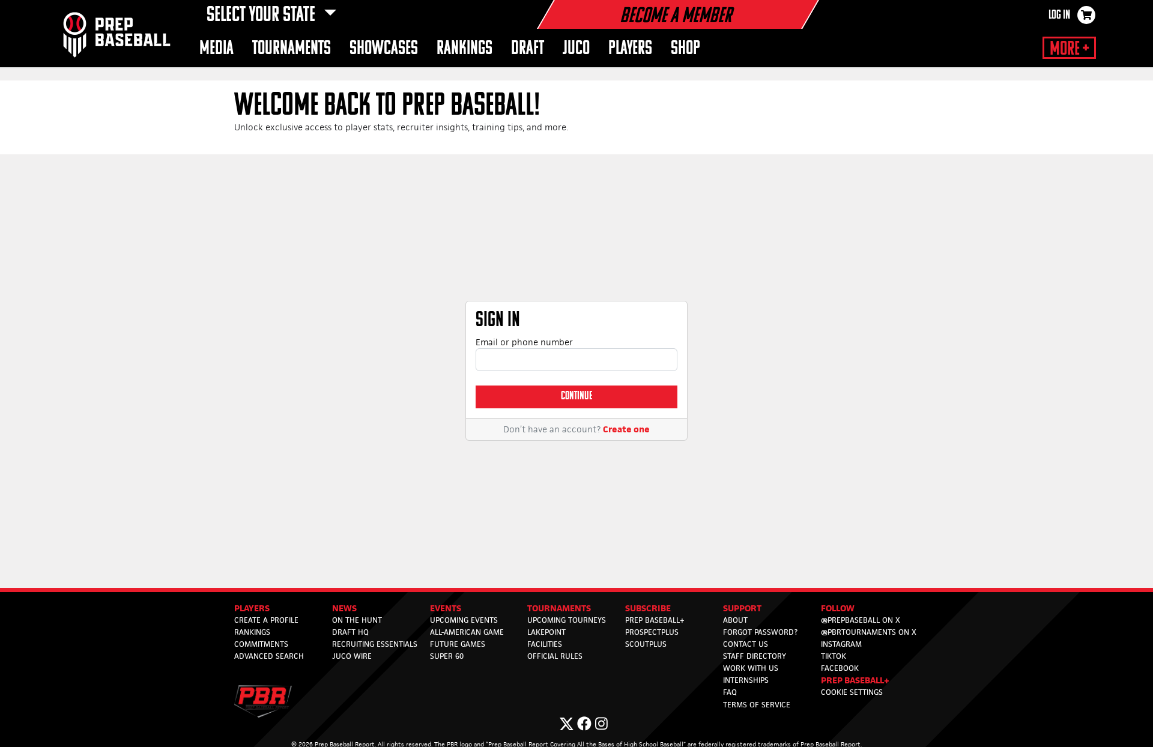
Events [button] (445, 608)
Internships (746, 680)
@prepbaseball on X (860, 620)
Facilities (544, 644)
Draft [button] (527, 49)
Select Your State (263, 15)
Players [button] (630, 49)
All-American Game (467, 632)
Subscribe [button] (648, 608)
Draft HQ (350, 632)
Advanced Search (269, 656)
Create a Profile (266, 620)
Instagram (841, 644)
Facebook (840, 668)
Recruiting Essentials (374, 644)
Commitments (261, 644)
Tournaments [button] (291, 49)
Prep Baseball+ (655, 620)
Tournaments (559, 608)
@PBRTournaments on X (868, 632)
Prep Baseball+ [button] (855, 680)
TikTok (833, 656)
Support (742, 608)
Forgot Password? (760, 632)
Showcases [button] (384, 49)
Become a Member (675, 17)
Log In (1059, 16)
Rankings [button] (464, 49)
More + (1069, 49)
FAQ (730, 692)
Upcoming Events (464, 620)
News (344, 608)
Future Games (457, 644)
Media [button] (216, 49)
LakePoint (546, 632)
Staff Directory (754, 656)
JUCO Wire (352, 656)
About (735, 620)
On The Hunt (357, 620)
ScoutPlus (646, 644)
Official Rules (555, 656)
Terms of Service (756, 705)
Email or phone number (524, 342)
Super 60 (447, 656)
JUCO (576, 49)
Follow (838, 608)
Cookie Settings (852, 692)
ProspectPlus (652, 632)
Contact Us (745, 644)
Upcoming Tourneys (566, 620)
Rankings (252, 632)
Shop (685, 49)
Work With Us (750, 668)
